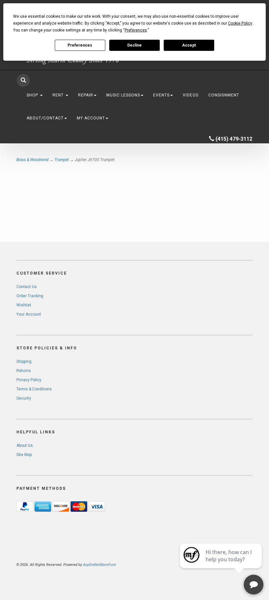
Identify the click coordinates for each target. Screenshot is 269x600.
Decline (134, 45)
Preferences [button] (136, 30)
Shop (33, 95)
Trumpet (61, 159)
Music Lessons (123, 95)
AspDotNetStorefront (99, 565)
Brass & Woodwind (32, 159)
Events (161, 95)
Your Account (28, 314)
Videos (190, 95)
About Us (24, 445)
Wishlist (23, 305)
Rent (58, 95)
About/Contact (45, 118)
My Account (91, 118)
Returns (23, 370)
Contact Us (26, 286)
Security (23, 398)
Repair (85, 95)
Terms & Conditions (34, 389)
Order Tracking (29, 296)
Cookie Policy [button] (240, 23)
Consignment (223, 95)
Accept (189, 45)
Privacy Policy (28, 380)
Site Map (24, 454)
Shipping (23, 361)
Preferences (80, 45)
